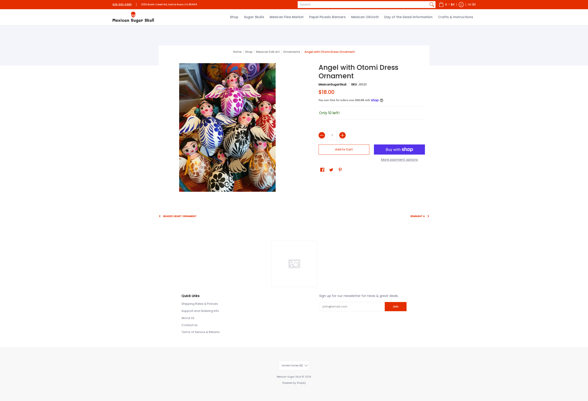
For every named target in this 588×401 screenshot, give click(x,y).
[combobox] (363, 4)
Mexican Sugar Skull (289, 376)
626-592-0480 (122, 4)
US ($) (472, 4)
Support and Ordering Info (200, 311)
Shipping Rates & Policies (199, 304)
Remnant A (417, 216)
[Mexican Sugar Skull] (133, 17)
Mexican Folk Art (268, 52)
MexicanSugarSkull (332, 84)
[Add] (342, 135)
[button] (447, 4)
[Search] (431, 4)
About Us (187, 318)
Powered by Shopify (294, 383)
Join (396, 306)
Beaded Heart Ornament (179, 216)
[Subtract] (322, 135)
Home (237, 52)
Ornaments (291, 52)
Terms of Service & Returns (200, 332)
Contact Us (189, 325)
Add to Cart (344, 149)
